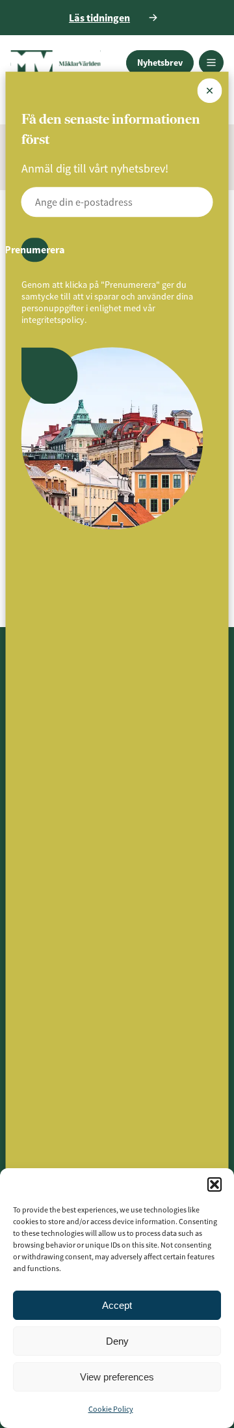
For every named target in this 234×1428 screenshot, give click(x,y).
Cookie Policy (110, 1409)
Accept (117, 1305)
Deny (117, 1341)
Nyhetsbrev (160, 62)
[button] (214, 1184)
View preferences (117, 1376)
